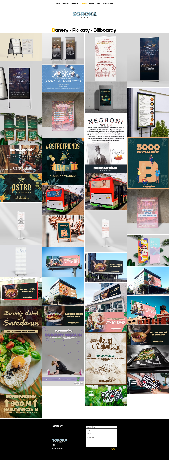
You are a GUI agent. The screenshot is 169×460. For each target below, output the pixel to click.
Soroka (60, 448)
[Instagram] (53, 445)
